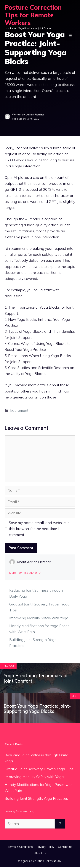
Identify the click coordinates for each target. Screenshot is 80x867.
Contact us (65, 847)
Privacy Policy (45, 847)
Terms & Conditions (20, 847)
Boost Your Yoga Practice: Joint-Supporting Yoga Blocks (37, 708)
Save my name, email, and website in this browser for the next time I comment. (39, 528)
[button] (60, 35)
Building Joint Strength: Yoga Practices (36, 798)
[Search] (60, 824)
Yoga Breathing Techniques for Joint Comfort (36, 678)
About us (40, 853)
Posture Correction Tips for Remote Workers (33, 15)
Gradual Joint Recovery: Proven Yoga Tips (39, 769)
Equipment (19, 410)
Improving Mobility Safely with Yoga (38, 618)
